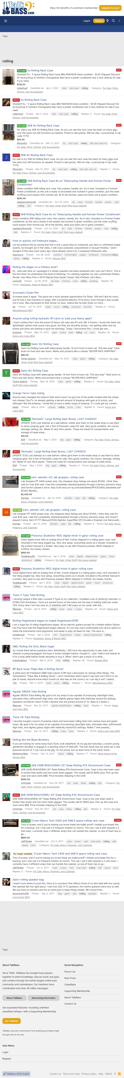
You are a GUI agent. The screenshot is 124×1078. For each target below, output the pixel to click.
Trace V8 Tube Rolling (26, 717)
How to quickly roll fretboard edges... (35, 240)
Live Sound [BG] (21, 897)
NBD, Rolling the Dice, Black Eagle (33, 646)
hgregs (25, 498)
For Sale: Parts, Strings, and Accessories (38, 147)
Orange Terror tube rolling (28, 393)
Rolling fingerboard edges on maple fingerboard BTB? (45, 620)
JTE (15, 683)
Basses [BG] (59, 258)
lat (14, 306)
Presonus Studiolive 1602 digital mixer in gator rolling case (67, 535)
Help (100, 1073)
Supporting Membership (77, 991)
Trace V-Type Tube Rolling (29, 595)
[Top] (115, 1073)
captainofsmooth (26, 202)
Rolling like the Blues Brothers (31, 739)
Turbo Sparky (28, 358)
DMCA (108, 1073)
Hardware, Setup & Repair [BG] (36, 284)
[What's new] (107, 21)
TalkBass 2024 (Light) (17, 1073)
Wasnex (17, 609)
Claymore (18, 254)
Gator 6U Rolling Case (45, 344)
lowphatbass (20, 660)
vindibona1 (19, 634)
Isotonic (17, 332)
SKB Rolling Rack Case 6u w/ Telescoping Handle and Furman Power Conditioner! (66, 214)
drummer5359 (21, 893)
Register (6, 1058)
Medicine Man (20, 753)
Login (5, 1052)
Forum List (69, 971)
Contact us (70, 1003)
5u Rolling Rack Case (40, 70)
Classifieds (70, 984)
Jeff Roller (26, 841)
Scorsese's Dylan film (26, 292)
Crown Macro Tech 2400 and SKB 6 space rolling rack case (67, 820)
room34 (17, 281)
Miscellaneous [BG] (23, 310)
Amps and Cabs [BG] (24, 336)
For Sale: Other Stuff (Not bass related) (66, 205)
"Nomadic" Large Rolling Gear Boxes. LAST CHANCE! (64, 419)
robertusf (22, 88)
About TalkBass (72, 997)
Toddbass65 (28, 556)
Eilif (23, 439)
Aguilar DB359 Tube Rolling (29, 691)
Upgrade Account (110, 8)
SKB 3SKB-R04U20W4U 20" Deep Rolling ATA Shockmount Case (70, 765)
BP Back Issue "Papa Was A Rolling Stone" (38, 669)
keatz (16, 407)
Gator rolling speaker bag (28, 879)
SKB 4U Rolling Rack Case (43, 125)
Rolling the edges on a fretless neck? (35, 267)
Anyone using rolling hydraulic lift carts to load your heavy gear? (52, 318)
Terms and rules (71, 1073)
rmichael (26, 783)
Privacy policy (89, 1073)
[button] (5, 21)
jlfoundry (22, 143)
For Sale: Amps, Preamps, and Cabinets (71, 845)
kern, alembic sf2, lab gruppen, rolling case (57, 477)
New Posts (70, 978)
